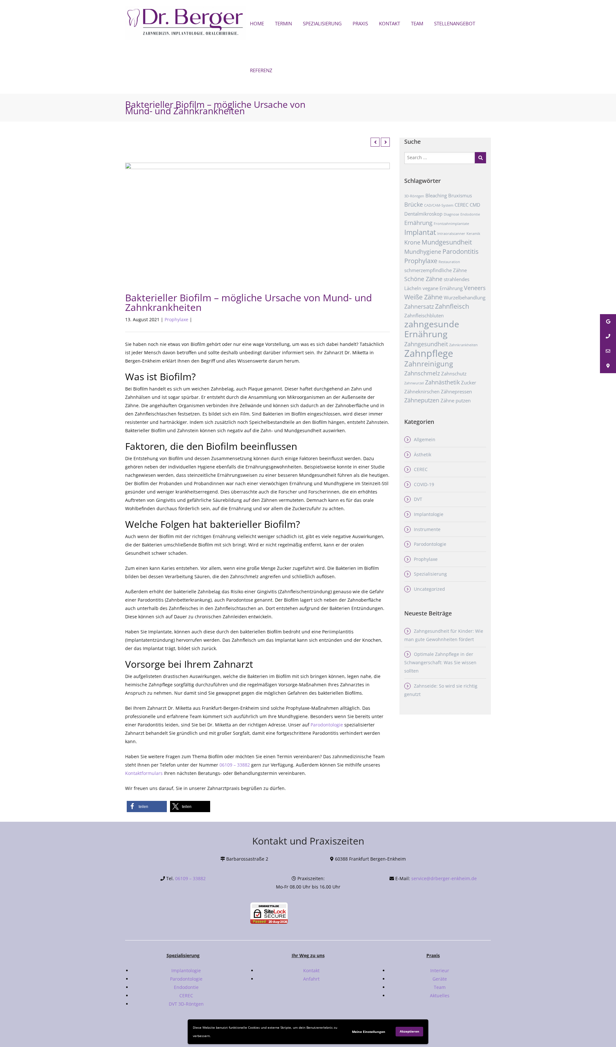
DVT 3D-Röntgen (186, 1004)
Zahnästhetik (442, 382)
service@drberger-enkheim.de (444, 878)
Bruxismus (460, 195)
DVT (418, 499)
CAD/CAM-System (438, 205)
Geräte (439, 979)
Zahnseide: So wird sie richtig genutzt (440, 690)
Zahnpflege (428, 353)
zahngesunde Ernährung (431, 329)
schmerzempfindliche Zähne (435, 270)
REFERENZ (261, 70)
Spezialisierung (430, 574)
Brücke (413, 204)
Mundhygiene (422, 251)
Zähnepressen (456, 391)
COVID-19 (424, 484)
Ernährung (418, 223)
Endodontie (470, 214)
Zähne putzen (456, 400)
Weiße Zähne (423, 296)
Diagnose (451, 214)
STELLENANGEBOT (454, 23)
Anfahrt (311, 979)
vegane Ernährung (443, 288)
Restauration (449, 262)
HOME (257, 23)
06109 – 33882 (234, 765)
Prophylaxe (176, 319)
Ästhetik (422, 454)
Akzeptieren (409, 1031)
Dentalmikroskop (423, 213)
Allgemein (424, 439)
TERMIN (283, 23)
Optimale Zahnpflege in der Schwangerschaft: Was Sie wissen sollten (440, 662)
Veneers (475, 288)
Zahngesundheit (426, 344)
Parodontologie (327, 725)
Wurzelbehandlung (464, 297)
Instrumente (427, 529)
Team (440, 987)
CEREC (461, 205)
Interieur (439, 970)
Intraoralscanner (451, 233)
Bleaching (436, 195)
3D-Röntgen (414, 196)
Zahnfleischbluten (424, 315)
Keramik (473, 233)
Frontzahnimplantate (451, 223)
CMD (475, 205)
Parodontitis (460, 251)
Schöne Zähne (423, 279)
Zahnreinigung (428, 363)
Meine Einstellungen (368, 1031)
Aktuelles (439, 995)
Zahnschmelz (422, 373)
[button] (147, 806)
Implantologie (428, 514)
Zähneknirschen (422, 391)
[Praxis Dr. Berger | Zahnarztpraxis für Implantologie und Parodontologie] (186, 23)
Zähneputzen (421, 400)
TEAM (417, 23)
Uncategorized (429, 589)
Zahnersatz (419, 306)
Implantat (420, 232)
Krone (412, 242)
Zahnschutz (453, 373)
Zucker (468, 382)
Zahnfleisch (452, 306)
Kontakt (311, 970)
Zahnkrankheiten (463, 345)
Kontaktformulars (144, 773)
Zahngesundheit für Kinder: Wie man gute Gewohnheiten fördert (443, 635)
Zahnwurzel (414, 383)
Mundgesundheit (447, 241)
